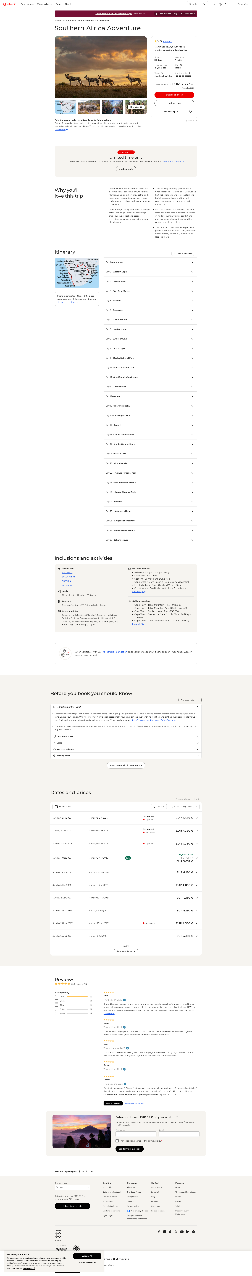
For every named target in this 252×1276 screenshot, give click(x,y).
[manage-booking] (220, 4)
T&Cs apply (74, 1199)
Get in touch (156, 1187)
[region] (54, 1261)
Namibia (76, 20)
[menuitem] (9, 4)
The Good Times (134, 1192)
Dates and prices (174, 95)
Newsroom (156, 1206)
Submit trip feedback (112, 1192)
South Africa (68, 576)
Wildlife (178, 1206)
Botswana (67, 572)
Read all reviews (113, 1103)
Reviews (154, 1201)
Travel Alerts (108, 1201)
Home (58, 20)
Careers (130, 1201)
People (178, 1197)
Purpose (179, 1183)
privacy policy (154, 1141)
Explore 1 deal (174, 103)
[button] (101, 67)
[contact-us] (226, 4)
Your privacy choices (139, 1211)
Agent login (108, 1215)
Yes (83, 1171)
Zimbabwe (67, 585)
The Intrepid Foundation (185, 1192)
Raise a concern (158, 1211)
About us (131, 1187)
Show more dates (124, 951)
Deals (58, 4)
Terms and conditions (173, 161)
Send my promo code (129, 1149)
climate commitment (67, 302)
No (92, 1171)
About (68, 4)
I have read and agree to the (141, 1141)
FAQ (153, 1197)
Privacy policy (133, 1206)
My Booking (108, 1187)
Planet (178, 1201)
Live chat (155, 1192)
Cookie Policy (28, 1268)
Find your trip (126, 169)
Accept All (87, 1256)
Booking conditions (111, 1211)
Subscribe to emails (72, 1206)
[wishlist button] (190, 111)
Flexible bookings (110, 1206)
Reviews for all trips (134, 1103)
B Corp (178, 1187)
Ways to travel (44, 4)
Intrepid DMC (133, 1197)
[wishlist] (214, 4)
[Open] (85, 984)
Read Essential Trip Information (126, 765)
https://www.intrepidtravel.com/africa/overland (153, 720)
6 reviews (167, 41)
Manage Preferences (87, 1262)
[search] (194, 4)
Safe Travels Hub (110, 1197)
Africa (66, 20)
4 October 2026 (188, 88)
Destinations (27, 4)
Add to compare (171, 112)
